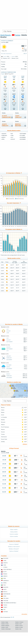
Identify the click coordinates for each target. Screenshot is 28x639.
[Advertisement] (14, 15)
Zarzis (2, 414)
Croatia (5, 562)
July (12, 137)
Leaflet (21, 397)
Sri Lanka (5, 598)
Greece (5, 576)
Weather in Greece (19, 625)
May (12, 133)
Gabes (2, 410)
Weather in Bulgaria (5, 625)
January (4, 133)
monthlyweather (18, 125)
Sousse (3, 431)
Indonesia (6, 580)
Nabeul (3, 424)
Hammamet (4, 436)
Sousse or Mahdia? (14, 544)
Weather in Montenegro (6, 629)
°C (11, 617)
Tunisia (17, 35)
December (23, 139)
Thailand (5, 600)
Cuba (4, 565)
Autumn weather (14, 536)
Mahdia (3, 419)
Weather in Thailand (19, 622)
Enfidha (3, 441)
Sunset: (13, 56)
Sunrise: (5, 56)
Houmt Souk (4, 439)
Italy (4, 585)
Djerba (2, 412)
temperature (6, 116)
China (4, 560)
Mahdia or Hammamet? (14, 546)
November (23, 137)
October (22, 135)
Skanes (3, 429)
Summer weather (14, 534)
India (4, 578)
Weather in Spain (4, 627)
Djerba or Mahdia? (13, 551)
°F (13, 617)
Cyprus (5, 567)
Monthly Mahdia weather (13, 130)
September (23, 133)
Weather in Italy (18, 629)
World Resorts (5, 35)
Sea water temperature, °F (14, 203)
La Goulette (4, 417)
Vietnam (5, 611)
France (5, 573)
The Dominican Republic (9, 602)
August (3, 73)
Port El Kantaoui (5, 427)
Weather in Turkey (4, 623)
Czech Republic (7, 569)
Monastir (3, 422)
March (3, 137)
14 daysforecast (5, 125)
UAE (4, 609)
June (12, 135)
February (4, 135)
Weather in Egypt (4, 622)
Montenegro (6, 593)
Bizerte (2, 407)
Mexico (5, 591)
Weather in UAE (18, 623)
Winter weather (14, 529)
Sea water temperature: (6, 53)
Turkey (5, 607)
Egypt (5, 571)
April (3, 139)
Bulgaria (5, 558)
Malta (4, 589)
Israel (5, 582)
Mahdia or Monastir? (14, 548)
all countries (24, 614)
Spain (4, 596)
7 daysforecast (18, 116)
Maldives (5, 587)
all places (25, 444)
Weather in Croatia (19, 627)
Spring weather (14, 531)
